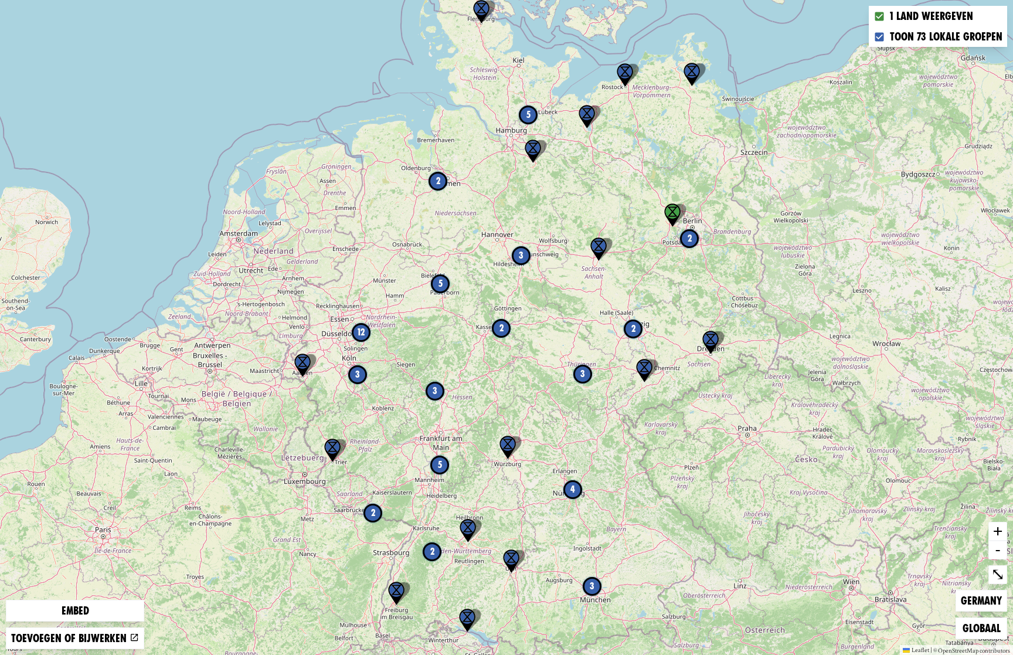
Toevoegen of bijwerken (70, 638)
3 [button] (582, 373)
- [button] (997, 549)
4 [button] (572, 489)
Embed (75, 611)
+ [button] (997, 530)
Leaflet (920, 650)
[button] (710, 342)
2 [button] (690, 238)
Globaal (981, 628)
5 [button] (528, 114)
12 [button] (361, 332)
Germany (981, 600)
